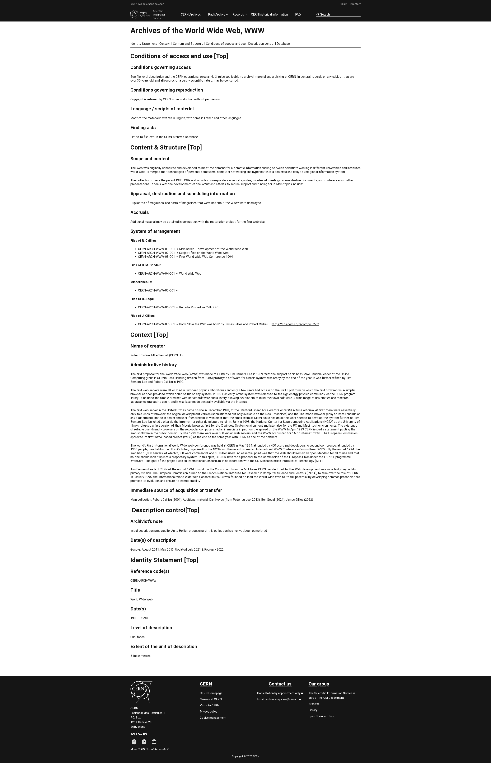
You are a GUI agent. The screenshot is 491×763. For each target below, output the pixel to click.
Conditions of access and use (226, 43)
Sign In (343, 3)
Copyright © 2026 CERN (245, 756)
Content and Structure (188, 43)
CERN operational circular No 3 (196, 76)
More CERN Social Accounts (148, 749)
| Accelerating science (147, 3)
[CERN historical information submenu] (290, 15)
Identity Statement (143, 43)
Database (283, 43)
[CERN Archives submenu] (202, 15)
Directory (355, 3)
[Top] (221, 56)
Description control (261, 43)
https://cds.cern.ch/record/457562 (295, 324)
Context (165, 43)
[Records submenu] (246, 15)
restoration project (223, 222)
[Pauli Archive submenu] (227, 15)
